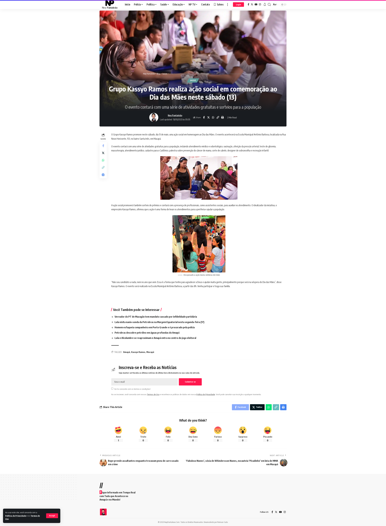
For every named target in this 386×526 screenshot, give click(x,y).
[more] (227, 4)
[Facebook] (248, 4)
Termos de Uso (153, 394)
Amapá (126, 352)
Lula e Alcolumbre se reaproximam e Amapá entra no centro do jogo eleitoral (155, 337)
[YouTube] (256, 4)
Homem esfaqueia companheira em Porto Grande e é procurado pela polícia (155, 327)
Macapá (150, 352)
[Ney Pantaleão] (110, 4)
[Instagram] (260, 4)
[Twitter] (252, 4)
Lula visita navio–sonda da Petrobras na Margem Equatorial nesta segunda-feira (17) (159, 322)
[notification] (264, 4)
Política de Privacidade (15, 516)
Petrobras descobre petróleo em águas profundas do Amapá (147, 332)
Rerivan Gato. (222, 522)
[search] (269, 4)
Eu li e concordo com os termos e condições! (132, 389)
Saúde (193, 80)
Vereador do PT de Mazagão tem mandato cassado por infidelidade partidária (156, 316)
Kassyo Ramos (138, 352)
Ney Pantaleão (175, 115)
